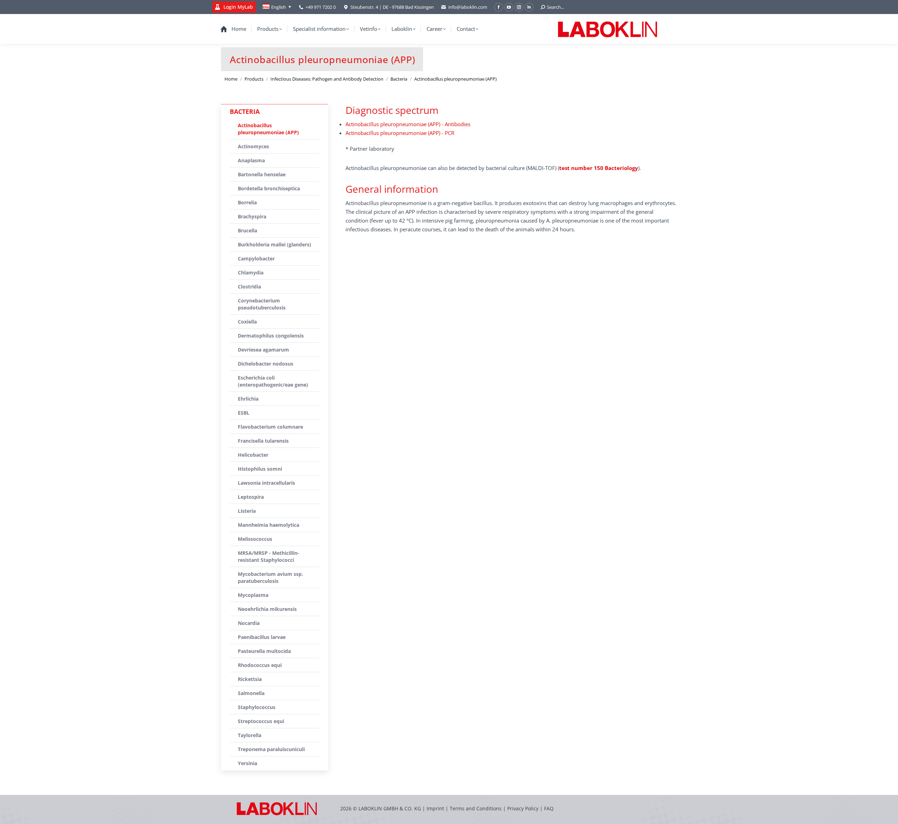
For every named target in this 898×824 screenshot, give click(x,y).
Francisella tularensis (263, 440)
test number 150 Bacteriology (598, 167)
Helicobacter (253, 454)
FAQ (549, 808)
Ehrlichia (248, 398)
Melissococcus (255, 539)
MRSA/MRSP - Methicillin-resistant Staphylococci (268, 556)
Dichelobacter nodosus (265, 363)
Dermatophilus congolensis (271, 335)
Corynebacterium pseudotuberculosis (262, 304)
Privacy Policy (522, 808)
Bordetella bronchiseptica (269, 188)
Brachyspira (252, 216)
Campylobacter (256, 258)
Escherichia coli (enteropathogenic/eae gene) (273, 381)
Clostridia (249, 286)
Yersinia (247, 763)
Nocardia (249, 623)
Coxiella (247, 321)
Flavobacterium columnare (270, 426)
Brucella (247, 230)
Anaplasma (251, 160)
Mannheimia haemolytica (268, 525)
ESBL (243, 412)
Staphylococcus (256, 707)
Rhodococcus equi (260, 665)
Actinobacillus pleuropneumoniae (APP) (268, 129)
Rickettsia (250, 679)
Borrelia (247, 202)
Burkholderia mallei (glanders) (274, 244)
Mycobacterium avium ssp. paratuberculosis (270, 577)
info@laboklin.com (467, 7)
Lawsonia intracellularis (266, 482)
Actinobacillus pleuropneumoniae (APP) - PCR (400, 132)
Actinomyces (253, 146)
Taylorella (249, 735)
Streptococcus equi (261, 721)
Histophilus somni (260, 468)
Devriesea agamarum (263, 349)
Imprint (435, 808)
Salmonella (251, 693)
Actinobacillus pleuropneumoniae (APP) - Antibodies (408, 124)
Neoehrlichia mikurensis (267, 609)
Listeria (247, 511)
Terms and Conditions (476, 808)
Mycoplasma (253, 595)
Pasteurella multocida (264, 651)
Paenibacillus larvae (262, 637)
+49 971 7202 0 (321, 7)
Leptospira (251, 496)
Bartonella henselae (262, 174)
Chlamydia (250, 272)
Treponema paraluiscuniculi (271, 749)
